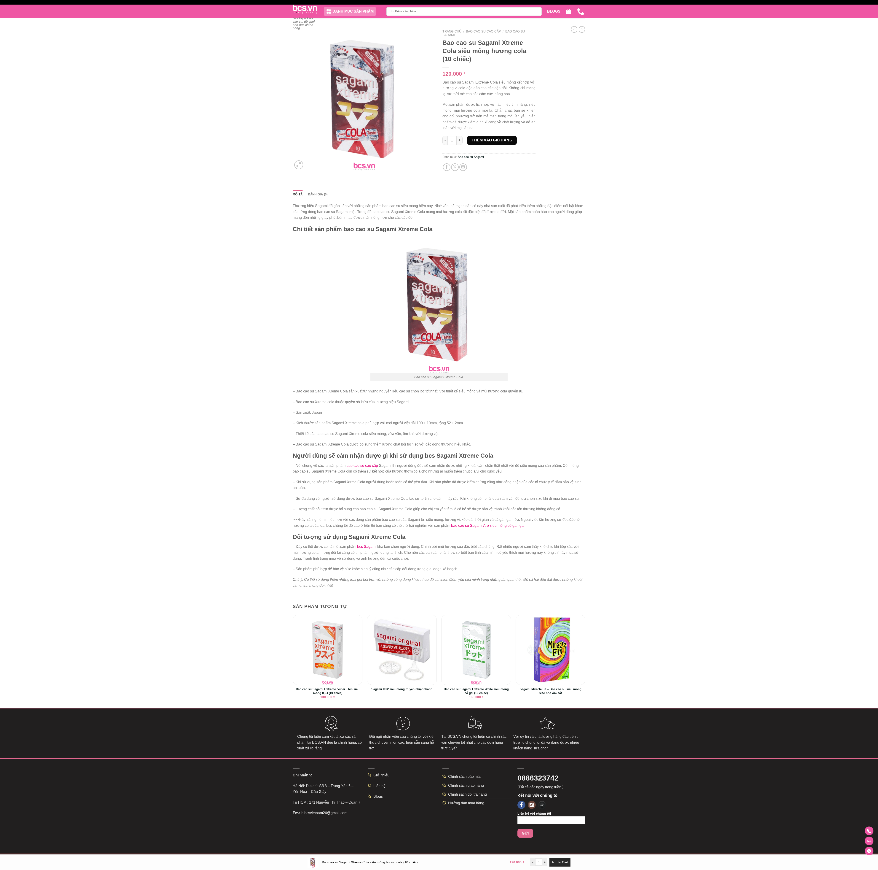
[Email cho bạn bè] (463, 167)
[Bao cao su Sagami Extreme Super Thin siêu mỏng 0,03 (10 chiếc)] (327, 649)
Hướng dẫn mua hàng (466, 803)
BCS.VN (319, 742)
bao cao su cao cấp (362, 465)
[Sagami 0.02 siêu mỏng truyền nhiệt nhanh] (401, 649)
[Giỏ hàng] (568, 11)
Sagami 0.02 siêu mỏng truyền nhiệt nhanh (401, 689)
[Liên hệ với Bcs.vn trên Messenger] (869, 851)
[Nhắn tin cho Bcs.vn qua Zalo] (869, 841)
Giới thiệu (381, 775)
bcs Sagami (366, 546)
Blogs (554, 11)
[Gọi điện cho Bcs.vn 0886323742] (869, 831)
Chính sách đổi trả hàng (467, 794)
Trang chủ (451, 31)
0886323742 (538, 778)
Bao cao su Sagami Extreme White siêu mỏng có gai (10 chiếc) (476, 691)
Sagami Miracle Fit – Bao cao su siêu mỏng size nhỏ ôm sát (550, 691)
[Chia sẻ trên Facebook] (446, 167)
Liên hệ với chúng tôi (534, 813)
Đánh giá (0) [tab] (317, 194)
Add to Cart (560, 862)
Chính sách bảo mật (464, 776)
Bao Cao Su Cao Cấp (483, 31)
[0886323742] (581, 11)
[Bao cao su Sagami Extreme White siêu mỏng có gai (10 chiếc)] (476, 649)
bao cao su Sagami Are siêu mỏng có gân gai (488, 525)
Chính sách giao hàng (466, 785)
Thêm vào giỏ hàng (492, 140)
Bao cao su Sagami (471, 157)
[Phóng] (298, 164)
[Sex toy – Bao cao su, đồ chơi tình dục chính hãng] (305, 9)
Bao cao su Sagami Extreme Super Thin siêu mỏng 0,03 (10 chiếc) (327, 691)
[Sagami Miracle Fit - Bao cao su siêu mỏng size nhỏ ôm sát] (550, 649)
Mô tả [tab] (297, 194)
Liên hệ (379, 786)
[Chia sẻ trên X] (455, 167)
